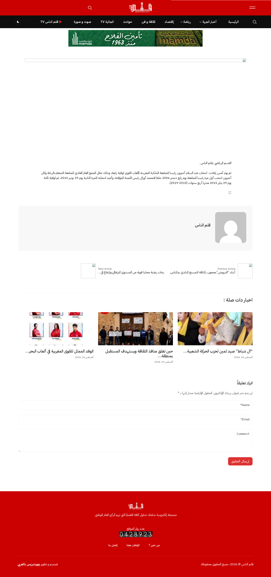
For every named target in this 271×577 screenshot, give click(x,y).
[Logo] (140, 12)
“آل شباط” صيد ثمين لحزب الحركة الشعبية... (218, 351)
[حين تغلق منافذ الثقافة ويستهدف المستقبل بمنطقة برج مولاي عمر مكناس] (135, 328)
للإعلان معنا (133, 545)
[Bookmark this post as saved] (229, 192)
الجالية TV (107, 22)
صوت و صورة (82, 22)
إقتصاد (169, 22)
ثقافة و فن (148, 22)
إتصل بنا (112, 545)
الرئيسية (233, 22)
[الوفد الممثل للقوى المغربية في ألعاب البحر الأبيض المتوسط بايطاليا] (56, 328)
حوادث (127, 22)
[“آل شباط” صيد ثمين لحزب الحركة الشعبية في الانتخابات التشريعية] (215, 328)
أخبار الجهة (209, 22)
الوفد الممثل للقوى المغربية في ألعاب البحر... (59, 351)
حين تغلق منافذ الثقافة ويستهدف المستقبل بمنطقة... (139, 353)
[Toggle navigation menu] (252, 8)
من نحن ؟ (154, 545)
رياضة (187, 22)
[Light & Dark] (18, 22)
